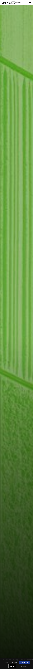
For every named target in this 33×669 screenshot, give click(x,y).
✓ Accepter (24, 662)
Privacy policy (22, 666)
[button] (30, 2)
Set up (12, 666)
